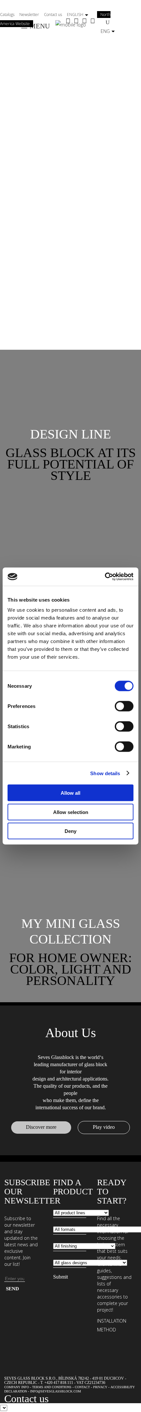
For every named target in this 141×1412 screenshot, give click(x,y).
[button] (70, 434)
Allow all (70, 793)
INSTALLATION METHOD (111, 1325)
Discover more (41, 1127)
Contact (82, 1387)
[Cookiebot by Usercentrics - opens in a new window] (104, 577)
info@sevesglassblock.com (55, 1391)
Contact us (53, 14)
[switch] (124, 706)
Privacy (100, 1387)
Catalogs (7, 14)
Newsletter (29, 14)
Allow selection (70, 812)
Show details (105, 773)
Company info (16, 1387)
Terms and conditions (51, 1387)
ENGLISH (75, 14)
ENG (105, 31)
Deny (70, 831)
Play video (104, 1127)
